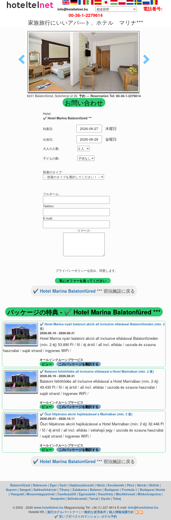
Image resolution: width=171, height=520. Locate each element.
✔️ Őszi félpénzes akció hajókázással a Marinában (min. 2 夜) (86, 414)
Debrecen (40, 485)
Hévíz (101, 485)
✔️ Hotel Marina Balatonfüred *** (67, 291)
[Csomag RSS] (141, 512)
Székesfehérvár (45, 489)
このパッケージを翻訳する (79, 364)
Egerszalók (87, 494)
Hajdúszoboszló (81, 485)
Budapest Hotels (152, 489)
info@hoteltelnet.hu (143, 507)
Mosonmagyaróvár (40, 494)
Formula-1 (129, 489)
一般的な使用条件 (93, 512)
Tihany (64, 489)
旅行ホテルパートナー (63, 512)
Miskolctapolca (149, 494)
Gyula (105, 498)
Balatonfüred (20, 485)
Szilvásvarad (77, 498)
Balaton (96, 489)
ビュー (47, 364)
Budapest (111, 489)
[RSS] (136, 512)
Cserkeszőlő (66, 494)
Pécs (130, 485)
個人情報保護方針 (121, 512)
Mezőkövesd (125, 494)
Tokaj (117, 498)
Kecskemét (116, 485)
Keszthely (105, 494)
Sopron (11, 489)
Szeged (25, 489)
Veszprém (57, 498)
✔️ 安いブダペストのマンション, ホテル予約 (85, 516)
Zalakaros (79, 489)
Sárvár (142, 485)
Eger (53, 485)
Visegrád (17, 494)
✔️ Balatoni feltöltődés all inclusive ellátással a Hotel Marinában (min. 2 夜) (97, 371)
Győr (63, 485)
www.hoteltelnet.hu (48, 507)
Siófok (154, 485)
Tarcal (93, 498)
